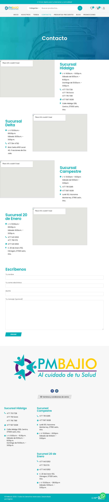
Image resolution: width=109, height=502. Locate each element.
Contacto (46, 15)
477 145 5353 (13, 237)
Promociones (89, 15)
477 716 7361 (67, 96)
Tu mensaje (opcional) (14, 299)
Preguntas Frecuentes (64, 15)
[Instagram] (56, 391)
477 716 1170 (13, 240)
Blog (78, 15)
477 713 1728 (67, 89)
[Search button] (80, 8)
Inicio (16, 15)
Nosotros (25, 15)
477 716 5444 (68, 92)
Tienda (36, 15)
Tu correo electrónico (14, 283)
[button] (54, 397)
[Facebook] (52, 391)
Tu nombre (10, 274)
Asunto (8, 291)
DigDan (10, 499)
